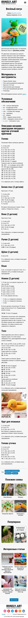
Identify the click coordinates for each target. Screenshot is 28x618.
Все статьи (14, 600)
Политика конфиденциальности (19, 614)
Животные (8, 473)
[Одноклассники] (20, 611)
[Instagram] (5, 611)
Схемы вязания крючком (9, 3)
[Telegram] (12, 611)
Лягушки (15, 473)
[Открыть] (25, 2)
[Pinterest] (16, 611)
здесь (24, 94)
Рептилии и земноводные (12, 471)
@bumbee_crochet (16, 13)
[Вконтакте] (23, 611)
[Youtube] (8, 611)
